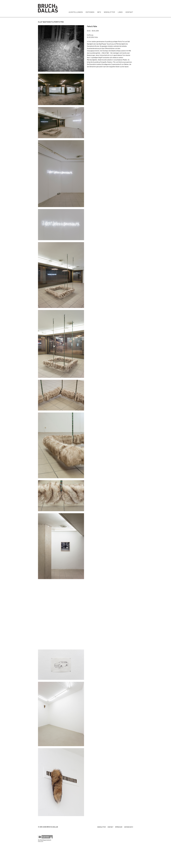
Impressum (118, 827)
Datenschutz (128, 827)
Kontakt (110, 827)
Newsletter (101, 827)
